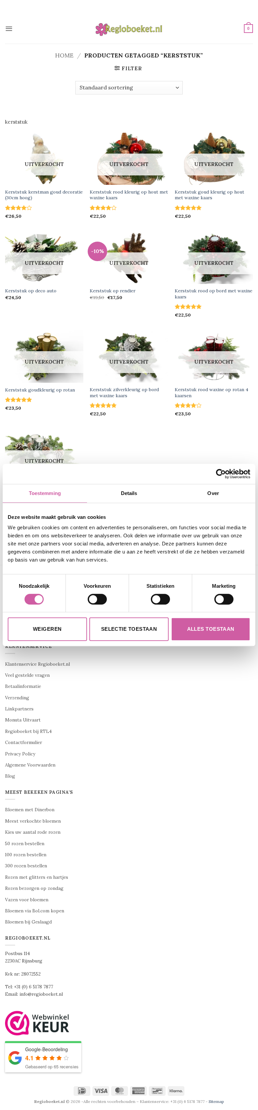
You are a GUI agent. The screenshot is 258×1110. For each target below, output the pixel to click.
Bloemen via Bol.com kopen (34, 911)
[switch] (97, 599)
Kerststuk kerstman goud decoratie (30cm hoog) (44, 195)
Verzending (17, 698)
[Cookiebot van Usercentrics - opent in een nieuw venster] (220, 474)
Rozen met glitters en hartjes (36, 877)
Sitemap (216, 1101)
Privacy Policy (20, 754)
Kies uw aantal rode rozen (32, 832)
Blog (10, 776)
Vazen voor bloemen (26, 900)
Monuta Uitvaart (23, 720)
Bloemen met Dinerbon (29, 810)
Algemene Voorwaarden (30, 765)
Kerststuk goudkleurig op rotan (40, 390)
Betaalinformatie (23, 686)
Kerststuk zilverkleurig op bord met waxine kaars (124, 393)
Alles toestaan (210, 629)
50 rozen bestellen (24, 844)
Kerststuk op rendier (112, 291)
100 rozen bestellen (25, 855)
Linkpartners (19, 709)
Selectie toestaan (129, 629)
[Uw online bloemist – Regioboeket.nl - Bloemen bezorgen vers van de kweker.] (129, 29)
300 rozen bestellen (26, 866)
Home (64, 55)
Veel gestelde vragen (27, 675)
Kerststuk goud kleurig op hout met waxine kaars (209, 195)
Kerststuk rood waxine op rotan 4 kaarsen (211, 393)
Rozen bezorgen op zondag (34, 888)
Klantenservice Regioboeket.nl (37, 664)
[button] (9, 28)
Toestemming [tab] (45, 493)
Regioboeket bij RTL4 (28, 731)
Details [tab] (129, 493)
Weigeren (47, 629)
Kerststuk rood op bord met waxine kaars (213, 294)
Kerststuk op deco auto (30, 291)
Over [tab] (213, 493)
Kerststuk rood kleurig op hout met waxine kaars (129, 195)
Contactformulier (23, 742)
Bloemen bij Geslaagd (28, 922)
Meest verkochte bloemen (33, 821)
